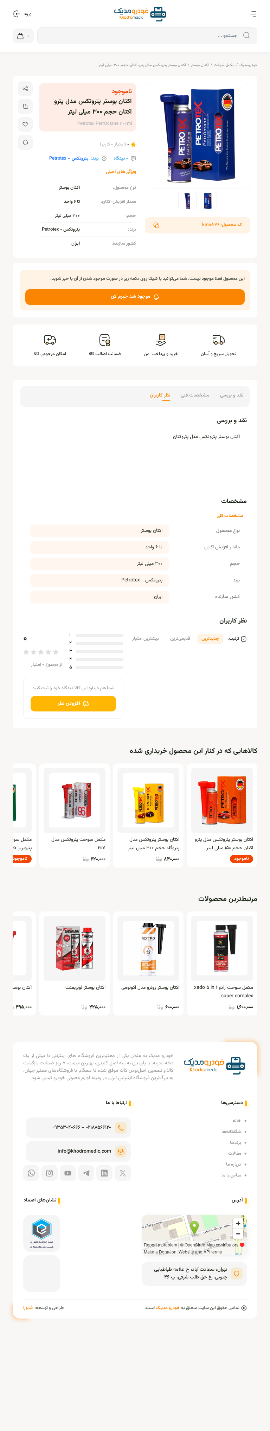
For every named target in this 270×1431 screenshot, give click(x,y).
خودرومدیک (248, 65)
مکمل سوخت (224, 65)
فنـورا (28, 1308)
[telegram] (86, 1173)
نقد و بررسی (231, 395)
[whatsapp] (31, 1173)
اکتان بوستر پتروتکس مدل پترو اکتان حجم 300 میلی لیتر (142, 65)
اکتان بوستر (200, 65)
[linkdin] (104, 1173)
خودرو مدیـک (168, 1308)
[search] (245, 36)
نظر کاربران (160, 395)
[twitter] (123, 1173)
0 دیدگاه (121, 158)
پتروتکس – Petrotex (68, 158)
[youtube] (68, 1173)
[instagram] (49, 1173)
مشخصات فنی (195, 395)
